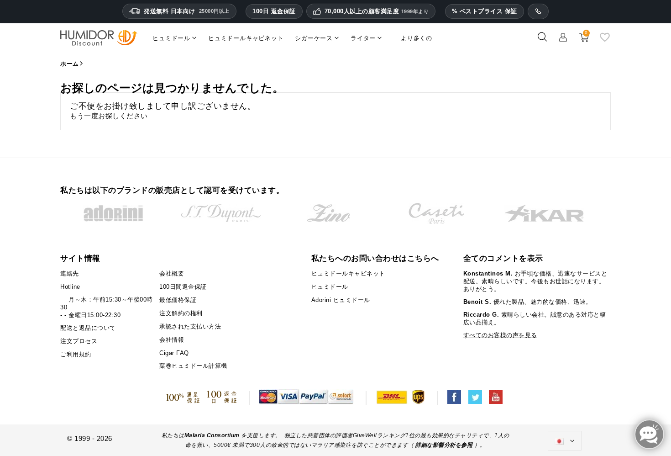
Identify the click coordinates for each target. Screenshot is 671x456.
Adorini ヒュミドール (340, 300)
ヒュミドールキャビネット (348, 273)
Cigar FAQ (174, 353)
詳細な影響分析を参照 (443, 445)
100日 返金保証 (274, 11)
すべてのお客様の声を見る (500, 335)
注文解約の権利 (181, 313)
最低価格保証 (177, 300)
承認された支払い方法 (190, 326)
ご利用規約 (75, 354)
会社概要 (171, 273)
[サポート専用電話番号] (538, 11)
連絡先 (69, 273)
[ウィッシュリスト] (605, 40)
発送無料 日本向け (187, 11)
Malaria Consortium (212, 435)
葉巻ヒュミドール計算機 (193, 365)
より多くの (416, 38)
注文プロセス (78, 341)
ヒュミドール (329, 286)
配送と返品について (88, 327)
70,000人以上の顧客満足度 (377, 11)
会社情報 (171, 339)
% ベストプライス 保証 (484, 11)
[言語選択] (565, 441)
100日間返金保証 (183, 286)
